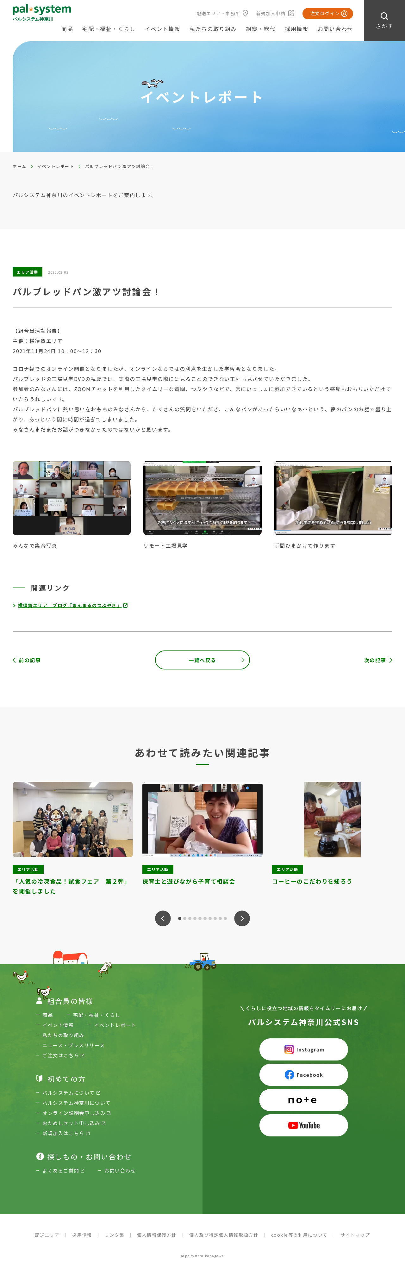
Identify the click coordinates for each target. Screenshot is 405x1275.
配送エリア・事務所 (218, 13)
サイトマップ (355, 1235)
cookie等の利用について (299, 1235)
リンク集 (114, 1235)
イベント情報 (162, 29)
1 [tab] (179, 918)
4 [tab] (194, 918)
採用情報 (296, 29)
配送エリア (47, 1235)
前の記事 (30, 660)
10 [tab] (225, 918)
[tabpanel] (73, 839)
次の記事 (375, 660)
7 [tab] (210, 918)
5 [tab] (200, 918)
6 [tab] (205, 918)
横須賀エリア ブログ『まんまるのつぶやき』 (70, 605)
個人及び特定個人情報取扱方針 (223, 1235)
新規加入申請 (270, 13)
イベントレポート (55, 166)
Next (242, 918)
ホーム (20, 166)
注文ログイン (325, 13)
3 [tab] (189, 918)
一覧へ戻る (202, 660)
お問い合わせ (335, 29)
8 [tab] (215, 918)
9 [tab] (220, 918)
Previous (163, 918)
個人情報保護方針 (157, 1235)
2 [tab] (184, 918)
